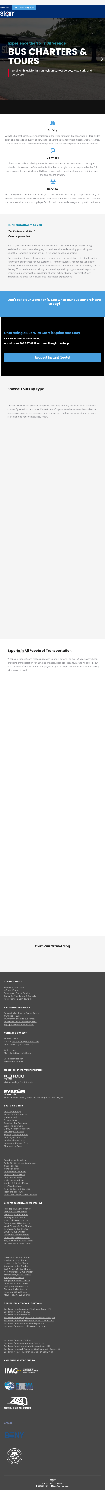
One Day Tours (30, 470)
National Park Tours (13, 1177)
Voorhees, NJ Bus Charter (16, 1229)
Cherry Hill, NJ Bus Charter (16, 1220)
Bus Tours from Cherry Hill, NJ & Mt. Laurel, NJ (25, 1326)
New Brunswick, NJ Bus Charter (18, 1271)
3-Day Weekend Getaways (17, 1128)
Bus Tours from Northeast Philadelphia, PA (24, 1323)
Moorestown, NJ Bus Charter (17, 1243)
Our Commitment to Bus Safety (19, 1018)
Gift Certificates (12, 990)
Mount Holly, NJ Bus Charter (17, 1295)
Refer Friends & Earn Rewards (18, 999)
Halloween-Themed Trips (16, 1143)
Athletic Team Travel (79, 820)
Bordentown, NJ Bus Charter (17, 1223)
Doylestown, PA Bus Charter (17, 1257)
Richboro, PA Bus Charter (15, 1289)
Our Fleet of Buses (12, 1016)
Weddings (79, 720)
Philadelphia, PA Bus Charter (17, 1208)
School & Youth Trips (29, 770)
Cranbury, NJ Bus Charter (16, 1266)
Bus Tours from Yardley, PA (17, 1311)
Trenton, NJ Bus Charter (15, 1211)
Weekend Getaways (13, 1126)
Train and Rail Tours (13, 1191)
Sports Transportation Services (29, 713)
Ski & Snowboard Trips (79, 868)
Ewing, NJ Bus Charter (14, 1277)
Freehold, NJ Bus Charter (15, 1260)
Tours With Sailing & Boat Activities (20, 1194)
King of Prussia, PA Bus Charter (18, 1240)
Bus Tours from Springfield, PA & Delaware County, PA (29, 1317)
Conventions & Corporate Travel (79, 767)
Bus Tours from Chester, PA (17, 1314)
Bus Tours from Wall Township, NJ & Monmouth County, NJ (32, 1349)
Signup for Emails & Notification (19, 1024)
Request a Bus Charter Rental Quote (21, 1013)
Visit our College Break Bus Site (18, 1082)
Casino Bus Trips (12, 1166)
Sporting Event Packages (16, 1134)
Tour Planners (29, 921)
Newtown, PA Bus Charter (16, 1283)
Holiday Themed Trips (29, 616)
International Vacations (15, 1171)
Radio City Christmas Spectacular (20, 1163)
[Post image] (30, 452)
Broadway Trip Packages (15, 1123)
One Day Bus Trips (12, 1111)
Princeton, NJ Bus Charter (16, 1214)
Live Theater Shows (13, 1186)
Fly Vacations (78, 519)
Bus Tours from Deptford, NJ (17, 1340)
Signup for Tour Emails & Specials (20, 996)
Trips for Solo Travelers (15, 1160)
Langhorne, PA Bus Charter (16, 1263)
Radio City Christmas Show (78, 565)
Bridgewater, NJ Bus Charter (17, 1280)
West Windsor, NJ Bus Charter (18, 1226)
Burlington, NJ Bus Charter (16, 1234)
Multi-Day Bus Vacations (79, 467)
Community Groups (29, 820)
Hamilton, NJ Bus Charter (16, 1292)
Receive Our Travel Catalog (17, 993)
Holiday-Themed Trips (14, 1140)
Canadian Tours (11, 1168)
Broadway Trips (30, 568)
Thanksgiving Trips (13, 1146)
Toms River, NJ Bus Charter (17, 1237)
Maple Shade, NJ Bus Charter (17, 1274)
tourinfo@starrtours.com (22, 1044)
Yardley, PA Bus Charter (15, 1217)
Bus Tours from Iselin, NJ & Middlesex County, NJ (27, 1346)
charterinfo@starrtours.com (25, 1041)
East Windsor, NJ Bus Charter (17, 1269)
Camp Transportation (29, 868)
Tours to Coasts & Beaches (17, 1189)
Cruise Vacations (29, 519)
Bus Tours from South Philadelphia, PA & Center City (29, 1320)
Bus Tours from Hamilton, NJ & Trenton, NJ (24, 1343)
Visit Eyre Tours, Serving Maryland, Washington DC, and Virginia (33, 1097)
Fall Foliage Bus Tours (14, 1131)
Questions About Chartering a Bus (20, 1021)
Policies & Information (14, 987)
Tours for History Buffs (14, 1174)
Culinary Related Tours (15, 1180)
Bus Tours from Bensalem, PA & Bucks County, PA (27, 1309)
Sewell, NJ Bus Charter (14, 1231)
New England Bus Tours (15, 1137)
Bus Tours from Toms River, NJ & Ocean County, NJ (28, 1352)
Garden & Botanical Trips (16, 1183)
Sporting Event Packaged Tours (78, 614)
